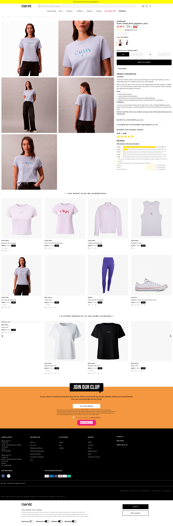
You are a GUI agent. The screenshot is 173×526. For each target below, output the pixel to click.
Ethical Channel (124, 490)
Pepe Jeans (48, 297)
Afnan (89, 454)
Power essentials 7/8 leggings (95, 300)
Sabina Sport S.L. (61, 496)
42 (136, 305)
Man (60, 445)
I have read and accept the (87, 417)
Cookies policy (156, 490)
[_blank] (8, 476)
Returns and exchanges (37, 451)
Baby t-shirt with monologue (8, 243)
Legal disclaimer (145, 490)
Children (61, 448)
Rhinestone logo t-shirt (50, 365)
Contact (120, 436)
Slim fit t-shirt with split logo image (54, 243)
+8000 (89, 442)
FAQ (31, 460)
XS (6, 250)
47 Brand (90, 445)
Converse (134, 297)
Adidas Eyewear (92, 451)
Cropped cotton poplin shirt (95, 243)
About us (32, 442)
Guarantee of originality (37, 457)
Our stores (33, 445)
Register (120, 440)
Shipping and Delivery (36, 448)
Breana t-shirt (134, 365)
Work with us (122, 445)
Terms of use (134, 490)
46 (144, 305)
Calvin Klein (5, 240)
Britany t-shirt (4, 327)
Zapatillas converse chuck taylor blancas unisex (143, 300)
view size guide (132, 50)
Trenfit (7, 496)
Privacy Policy (95, 417)
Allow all (135, 506)
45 (141, 305)
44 (138, 305)
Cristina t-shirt (48, 300)
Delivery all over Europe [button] (130, 120)
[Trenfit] (26, 6)
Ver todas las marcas (94, 457)
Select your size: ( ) (127, 50)
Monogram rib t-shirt (136, 243)
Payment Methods (35, 454)
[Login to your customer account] (150, 6)
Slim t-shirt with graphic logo (8, 300)
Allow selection (135, 513)
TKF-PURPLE (122, 37)
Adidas (90, 297)
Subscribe (86, 422)
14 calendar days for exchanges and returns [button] (137, 124)
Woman (61, 442)
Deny (135, 519)
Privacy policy (166, 490)
